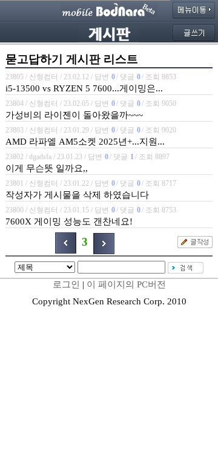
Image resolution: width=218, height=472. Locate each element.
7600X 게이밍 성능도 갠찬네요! (69, 221)
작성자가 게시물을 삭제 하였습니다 (77, 195)
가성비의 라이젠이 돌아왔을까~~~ (74, 115)
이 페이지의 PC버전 (126, 284)
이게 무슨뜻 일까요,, (46, 168)
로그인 (66, 284)
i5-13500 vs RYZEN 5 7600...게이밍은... (84, 88)
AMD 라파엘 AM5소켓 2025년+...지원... (85, 141)
